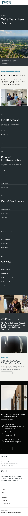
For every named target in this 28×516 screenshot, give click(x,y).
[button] (25, 2)
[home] (8, 3)
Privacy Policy (4, 510)
